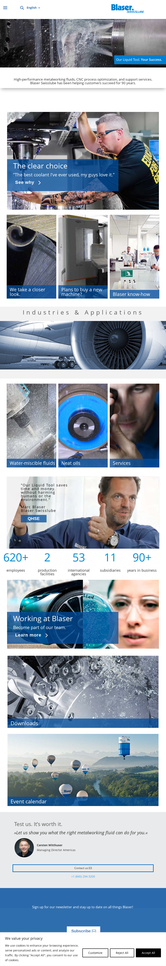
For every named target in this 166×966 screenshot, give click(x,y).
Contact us (81, 868)
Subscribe (81, 931)
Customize (95, 953)
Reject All (122, 953)
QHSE (34, 518)
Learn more (28, 635)
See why (24, 182)
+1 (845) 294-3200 (83, 876)
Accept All (148, 953)
